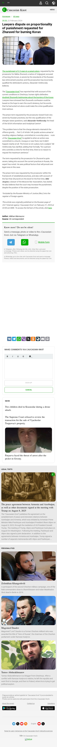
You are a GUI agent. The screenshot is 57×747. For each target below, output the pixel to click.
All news (16, 16)
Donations (51, 703)
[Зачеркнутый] (23, 356)
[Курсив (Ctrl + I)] (12, 356)
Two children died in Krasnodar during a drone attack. (27, 408)
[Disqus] (28, 303)
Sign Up (28, 383)
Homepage (6, 16)
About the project (8, 703)
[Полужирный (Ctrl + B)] (7, 356)
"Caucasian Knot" (13, 92)
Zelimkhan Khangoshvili (13, 583)
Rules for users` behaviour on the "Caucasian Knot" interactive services (28, 731)
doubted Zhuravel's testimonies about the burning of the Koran (27, 97)
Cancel (28, 390)
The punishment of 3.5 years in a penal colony (21, 71)
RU (3, 3)
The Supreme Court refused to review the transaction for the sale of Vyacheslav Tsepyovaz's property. (25, 420)
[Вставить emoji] (30, 356)
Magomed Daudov (10, 627)
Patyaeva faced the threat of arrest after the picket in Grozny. (25, 457)
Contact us (31, 703)
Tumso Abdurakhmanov (12, 672)
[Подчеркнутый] (18, 356)
